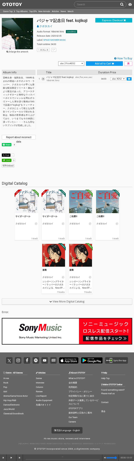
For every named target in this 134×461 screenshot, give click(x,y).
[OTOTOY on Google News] (53, 360)
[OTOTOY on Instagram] (18, 360)
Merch (71, 11)
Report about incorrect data (18, 137)
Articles (55, 11)
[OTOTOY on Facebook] (27, 360)
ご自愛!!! (73, 216)
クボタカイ (45, 26)
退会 (103, 411)
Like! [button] (8, 160)
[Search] (123, 4)
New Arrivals (44, 11)
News (63, 11)
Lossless (71, 31)
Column (39, 387)
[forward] (19, 457)
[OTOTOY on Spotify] (36, 360)
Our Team (73, 417)
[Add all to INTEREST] (128, 63)
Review (39, 391)
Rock (5, 382)
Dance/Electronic (11, 405)
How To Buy (124, 58)
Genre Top (8, 11)
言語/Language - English (68, 430)
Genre (8, 373)
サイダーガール (23, 216)
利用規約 (73, 387)
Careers (72, 422)
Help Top (105, 378)
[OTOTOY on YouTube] (44, 360)
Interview (40, 382)
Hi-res (6, 378)
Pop (5, 387)
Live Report (41, 396)
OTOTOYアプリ (76, 408)
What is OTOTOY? (77, 378)
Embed (9, 165)
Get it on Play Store (92, 360)
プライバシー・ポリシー (80, 391)
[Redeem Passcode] (130, 4)
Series (39, 378)
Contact (105, 402)
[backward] (3, 457)
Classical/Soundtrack (13, 413)
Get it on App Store (69, 360)
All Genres (18, 373)
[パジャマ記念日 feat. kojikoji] (43, 79)
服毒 (44, 269)
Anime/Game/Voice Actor (15, 396)
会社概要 (73, 382)
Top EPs (33, 11)
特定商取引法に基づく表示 (81, 396)
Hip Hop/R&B (9, 400)
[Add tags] (53, 50)
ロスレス (44, 49)
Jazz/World (9, 409)
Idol (5, 391)
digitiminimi (82, 449)
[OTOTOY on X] (9, 360)
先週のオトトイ (43, 405)
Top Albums (22, 11)
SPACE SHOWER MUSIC (54, 39)
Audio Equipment (44, 400)
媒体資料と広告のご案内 (80, 413)
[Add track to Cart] (129, 79)
